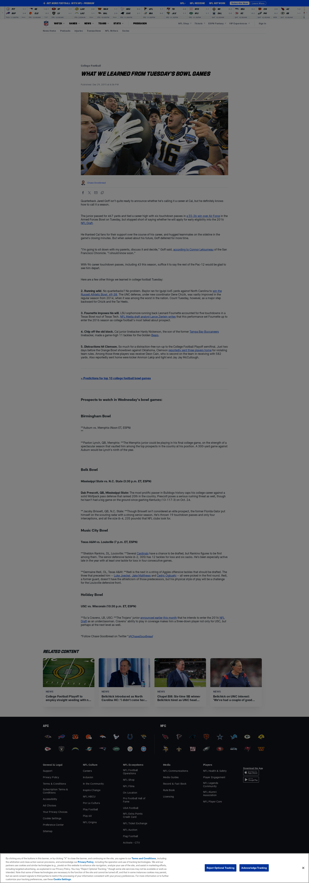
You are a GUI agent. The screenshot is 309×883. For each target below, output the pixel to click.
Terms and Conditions (144, 858)
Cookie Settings (62, 879)
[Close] (303, 868)
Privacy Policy (86, 862)
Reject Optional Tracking (220, 867)
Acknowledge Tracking (254, 867)
